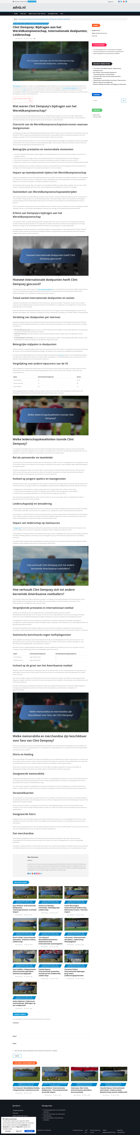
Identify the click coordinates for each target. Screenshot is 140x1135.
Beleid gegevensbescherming (109, 1131)
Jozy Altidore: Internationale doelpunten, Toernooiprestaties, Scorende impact (24, 908)
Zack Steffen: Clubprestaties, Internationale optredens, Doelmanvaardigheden (24, 971)
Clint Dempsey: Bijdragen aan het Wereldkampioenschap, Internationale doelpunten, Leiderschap (44, 19)
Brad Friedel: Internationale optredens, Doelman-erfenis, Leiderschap (24, 939)
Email (15, 1043)
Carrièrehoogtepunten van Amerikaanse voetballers (107, 49)
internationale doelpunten (70, 88)
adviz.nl (19, 7)
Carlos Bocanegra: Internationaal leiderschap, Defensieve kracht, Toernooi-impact (76, 908)
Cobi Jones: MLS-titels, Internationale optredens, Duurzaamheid (81, 1090)
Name (15, 1036)
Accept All (29, 1131)
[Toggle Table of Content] (29, 101)
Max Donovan (18, 38)
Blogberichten (53, 14)
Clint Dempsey (17, 86)
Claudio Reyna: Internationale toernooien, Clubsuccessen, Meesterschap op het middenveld (113, 1090)
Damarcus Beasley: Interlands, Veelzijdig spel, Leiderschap (49, 907)
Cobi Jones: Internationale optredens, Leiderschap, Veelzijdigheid (74, 939)
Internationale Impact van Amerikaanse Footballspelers (108, 51)
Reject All (18, 1131)
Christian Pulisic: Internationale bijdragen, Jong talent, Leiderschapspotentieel (74, 972)
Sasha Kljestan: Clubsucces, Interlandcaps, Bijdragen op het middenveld (24, 1003)
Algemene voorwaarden (121, 1131)
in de (24, 90)
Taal (62, 14)
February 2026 (97, 117)
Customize (8, 1131)
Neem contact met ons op (37, 14)
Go (123, 100)
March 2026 (96, 115)
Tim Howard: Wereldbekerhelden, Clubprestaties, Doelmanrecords (26, 1089)
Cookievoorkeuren (18, 1110)
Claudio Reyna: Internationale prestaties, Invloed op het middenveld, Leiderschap (50, 972)
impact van (18, 528)
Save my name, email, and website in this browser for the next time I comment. (36, 1050)
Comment (16, 1023)
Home (16, 14)
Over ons (23, 14)
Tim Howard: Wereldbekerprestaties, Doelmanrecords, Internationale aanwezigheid (50, 940)
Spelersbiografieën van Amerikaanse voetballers (106, 53)
